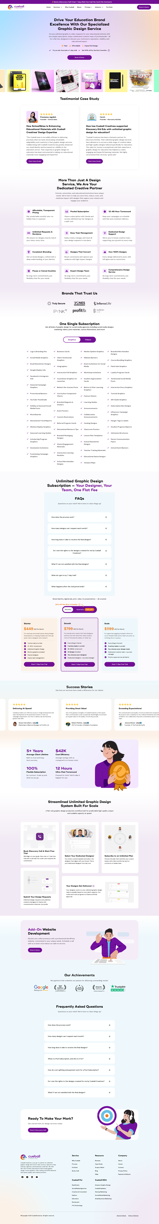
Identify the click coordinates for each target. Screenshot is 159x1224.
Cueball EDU (101, 1180)
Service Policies (121, 1215)
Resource (99, 1156)
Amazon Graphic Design (103, 1185)
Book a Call (75, 1171)
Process (74, 1164)
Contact (121, 1167)
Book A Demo (144, 7)
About (79, 7)
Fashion (74, 1195)
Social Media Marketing (102, 1195)
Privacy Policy (122, 1171)
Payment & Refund (124, 1174)
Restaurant (75, 1202)
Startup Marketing (101, 1192)
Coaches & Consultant (79, 1192)
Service (75, 1156)
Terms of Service (133, 1215)
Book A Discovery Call (38, 1130)
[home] (19, 7)
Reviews (97, 1160)
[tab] (71, 339)
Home (48, 7)
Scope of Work (99, 1167)
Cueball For (77, 1180)
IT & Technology (77, 1205)
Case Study (99, 1164)
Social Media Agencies (79, 1188)
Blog (96, 1171)
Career (120, 1164)
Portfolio (109, 7)
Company (122, 1156)
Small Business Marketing (103, 1199)
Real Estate (75, 1185)
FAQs (96, 1174)
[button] (58, 7)
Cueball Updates (100, 1188)
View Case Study (35, 161)
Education (75, 1199)
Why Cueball (69, 7)
